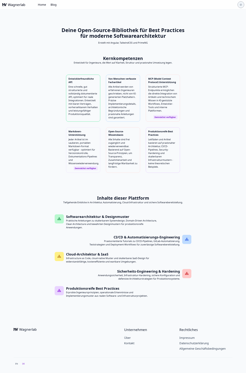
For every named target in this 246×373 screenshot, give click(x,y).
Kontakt (129, 343)
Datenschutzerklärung (194, 343)
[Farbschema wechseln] (241, 5)
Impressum (187, 338)
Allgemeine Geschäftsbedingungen (202, 348)
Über (127, 338)
